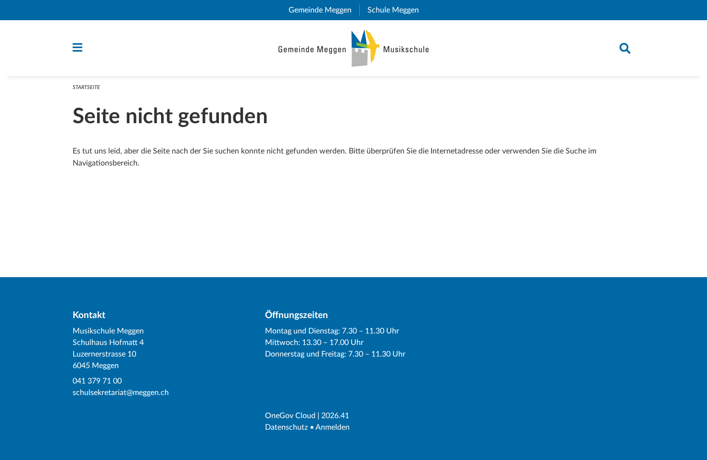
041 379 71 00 (97, 381)
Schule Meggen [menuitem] (397, 10)
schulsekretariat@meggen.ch (121, 392)
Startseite (86, 87)
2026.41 (335, 416)
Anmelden (333, 427)
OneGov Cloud (290, 416)
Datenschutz (286, 427)
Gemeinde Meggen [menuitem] (324, 10)
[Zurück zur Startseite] (353, 48)
